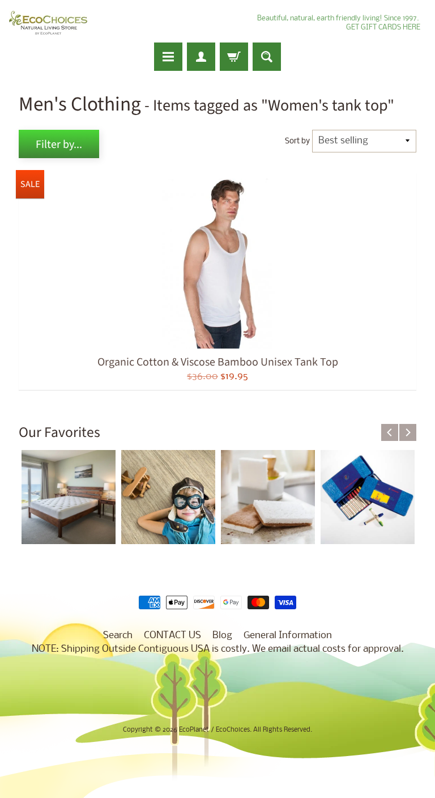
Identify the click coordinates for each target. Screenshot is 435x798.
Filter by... (59, 144)
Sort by (297, 141)
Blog (222, 635)
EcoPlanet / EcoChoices (214, 730)
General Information (288, 635)
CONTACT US (172, 635)
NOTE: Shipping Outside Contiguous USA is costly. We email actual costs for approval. (218, 649)
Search (118, 635)
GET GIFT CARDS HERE (383, 27)
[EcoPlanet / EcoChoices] (48, 23)
